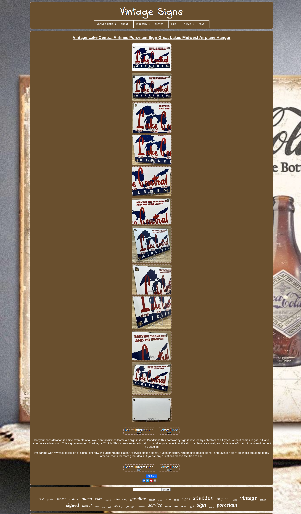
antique (74, 499)
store (176, 507)
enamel (108, 500)
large (235, 500)
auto (183, 506)
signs (186, 499)
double (211, 507)
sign (201, 505)
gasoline (138, 498)
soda (176, 499)
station (203, 498)
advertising (120, 499)
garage (130, 506)
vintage (248, 498)
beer (97, 506)
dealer (152, 499)
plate (50, 499)
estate (263, 499)
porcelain (227, 505)
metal (87, 505)
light (191, 506)
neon (168, 506)
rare (98, 499)
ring (160, 500)
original (223, 498)
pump (87, 498)
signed (72, 505)
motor (61, 499)
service (155, 505)
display (118, 506)
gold (168, 499)
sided (41, 499)
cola (109, 507)
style (103, 507)
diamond (141, 506)
